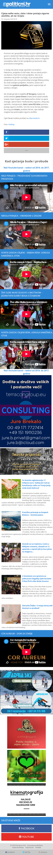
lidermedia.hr (34, 118)
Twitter (27, 852)
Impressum (29, 847)
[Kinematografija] (26, 799)
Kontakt (38, 847)
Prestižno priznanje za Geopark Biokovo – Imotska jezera (35, 513)
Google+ (44, 852)
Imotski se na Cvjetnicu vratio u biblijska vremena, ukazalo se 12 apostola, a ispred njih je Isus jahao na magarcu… (37, 548)
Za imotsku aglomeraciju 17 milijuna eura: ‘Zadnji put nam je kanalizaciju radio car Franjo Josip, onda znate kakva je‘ (36, 484)
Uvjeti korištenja (18, 847)
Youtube (28, 836)
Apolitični (16, 4)
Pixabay (11, 124)
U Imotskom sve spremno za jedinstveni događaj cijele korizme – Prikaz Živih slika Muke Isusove (37, 578)
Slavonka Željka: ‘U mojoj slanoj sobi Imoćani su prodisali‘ (37, 606)
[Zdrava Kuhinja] (26, 766)
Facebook (27, 828)
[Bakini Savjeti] (26, 732)
